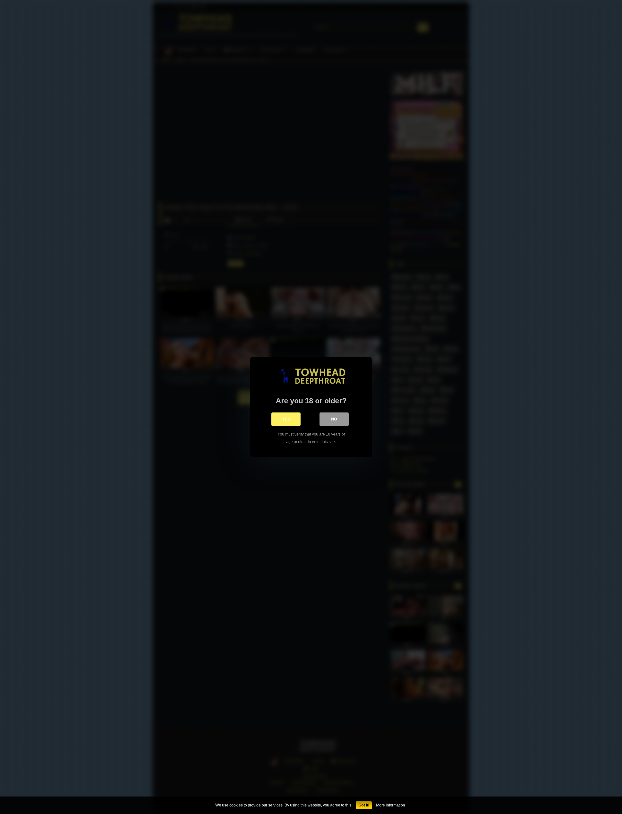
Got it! (363, 805)
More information (390, 805)
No (334, 419)
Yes (286, 419)
